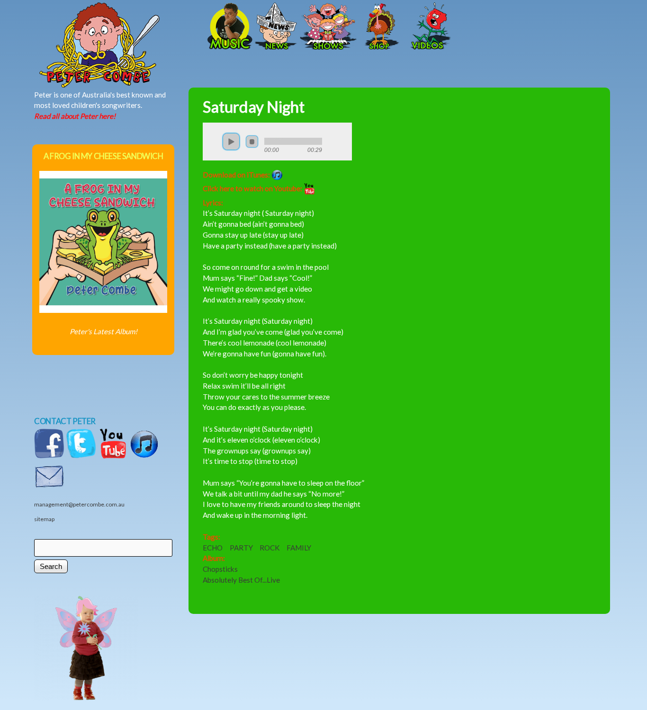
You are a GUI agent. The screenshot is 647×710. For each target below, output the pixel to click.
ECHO (213, 547)
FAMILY (299, 547)
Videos (427, 27)
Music (229, 27)
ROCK (270, 547)
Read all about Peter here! (75, 116)
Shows (328, 27)
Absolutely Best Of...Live (241, 580)
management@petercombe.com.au (79, 504)
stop (252, 141)
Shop (380, 27)
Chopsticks (220, 569)
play (231, 141)
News (276, 27)
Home (131, 27)
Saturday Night (254, 107)
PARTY (241, 547)
